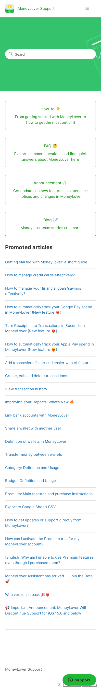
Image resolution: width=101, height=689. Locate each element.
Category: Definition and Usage (32, 467)
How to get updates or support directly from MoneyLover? (43, 523)
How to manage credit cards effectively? (40, 275)
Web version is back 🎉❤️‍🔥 (27, 594)
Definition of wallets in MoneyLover (35, 441)
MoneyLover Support (23, 669)
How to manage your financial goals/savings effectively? (43, 291)
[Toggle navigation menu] (87, 9)
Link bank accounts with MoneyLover (37, 415)
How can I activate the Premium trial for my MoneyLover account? (42, 541)
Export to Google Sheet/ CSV (30, 506)
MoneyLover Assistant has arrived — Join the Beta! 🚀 (49, 579)
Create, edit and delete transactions (36, 375)
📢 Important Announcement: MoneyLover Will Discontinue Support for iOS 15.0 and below (45, 610)
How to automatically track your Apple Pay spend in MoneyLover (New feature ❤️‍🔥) (49, 347)
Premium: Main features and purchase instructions (49, 494)
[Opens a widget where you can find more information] (79, 680)
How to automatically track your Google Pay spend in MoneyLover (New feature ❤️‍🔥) (48, 310)
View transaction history (26, 389)
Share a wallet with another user (33, 428)
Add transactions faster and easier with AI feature (48, 362)
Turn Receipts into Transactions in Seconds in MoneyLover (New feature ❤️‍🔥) (45, 328)
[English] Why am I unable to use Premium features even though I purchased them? (49, 560)
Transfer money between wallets (33, 454)
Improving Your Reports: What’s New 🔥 (39, 402)
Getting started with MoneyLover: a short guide (46, 262)
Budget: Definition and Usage (30, 480)
